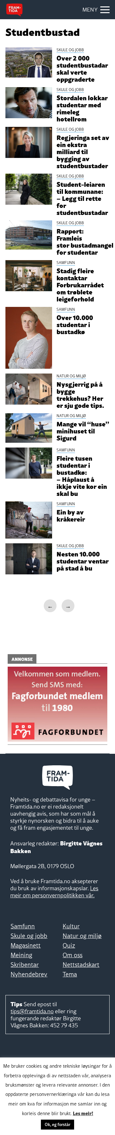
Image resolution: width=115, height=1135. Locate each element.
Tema (70, 974)
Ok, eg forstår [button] (57, 1124)
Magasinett (26, 945)
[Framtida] (14, 10)
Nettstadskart (81, 964)
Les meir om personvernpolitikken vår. (54, 891)
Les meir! (83, 1112)
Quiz (69, 945)
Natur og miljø (82, 936)
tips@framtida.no (32, 1011)
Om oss (72, 955)
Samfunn (23, 926)
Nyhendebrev (29, 974)
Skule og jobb (29, 936)
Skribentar (25, 964)
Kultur (71, 926)
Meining (21, 955)
